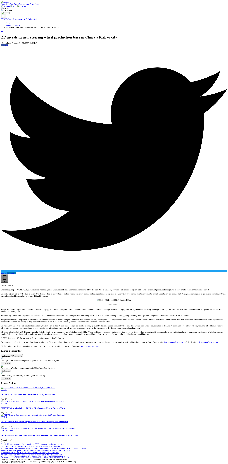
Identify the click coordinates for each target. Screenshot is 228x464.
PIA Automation (7, 431)
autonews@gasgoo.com (90, 346)
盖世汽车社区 (33, 457)
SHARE (4, 45)
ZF (2, 31)
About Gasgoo (6, 455)
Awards (27, 4)
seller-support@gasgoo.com (207, 342)
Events (21, 4)
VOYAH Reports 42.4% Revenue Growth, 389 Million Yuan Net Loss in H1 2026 (39, 451)
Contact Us (16, 455)
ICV (5, 19)
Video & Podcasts (27, 19)
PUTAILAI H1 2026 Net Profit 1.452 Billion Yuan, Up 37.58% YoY (33, 453)
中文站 (13, 457)
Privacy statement (37, 455)
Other (36, 19)
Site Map (47, 455)
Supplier (4, 390)
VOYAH (4, 451)
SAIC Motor (5, 446)
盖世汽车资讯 (22, 457)
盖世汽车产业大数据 (60, 457)
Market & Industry (14, 19)
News (8, 4)
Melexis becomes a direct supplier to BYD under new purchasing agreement (35, 444)
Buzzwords (58, 455)
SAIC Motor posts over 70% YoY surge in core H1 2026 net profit (35, 446)
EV (2, 19)
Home (3, 4)
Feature (33, 4)
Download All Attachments (13, 356)
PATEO (4, 417)
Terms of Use (25, 455)
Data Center (14, 4)
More (38, 4)
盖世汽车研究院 (45, 457)
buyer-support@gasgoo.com (174, 342)
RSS (52, 455)
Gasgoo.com (5, 457)
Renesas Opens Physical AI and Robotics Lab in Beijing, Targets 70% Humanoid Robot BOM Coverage (46, 448)
